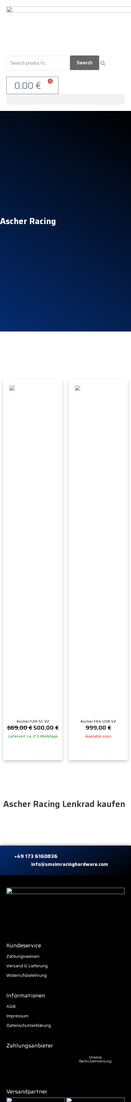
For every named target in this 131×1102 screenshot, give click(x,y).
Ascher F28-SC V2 (33, 721)
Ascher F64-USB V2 (98, 721)
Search (85, 63)
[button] (65, 99)
